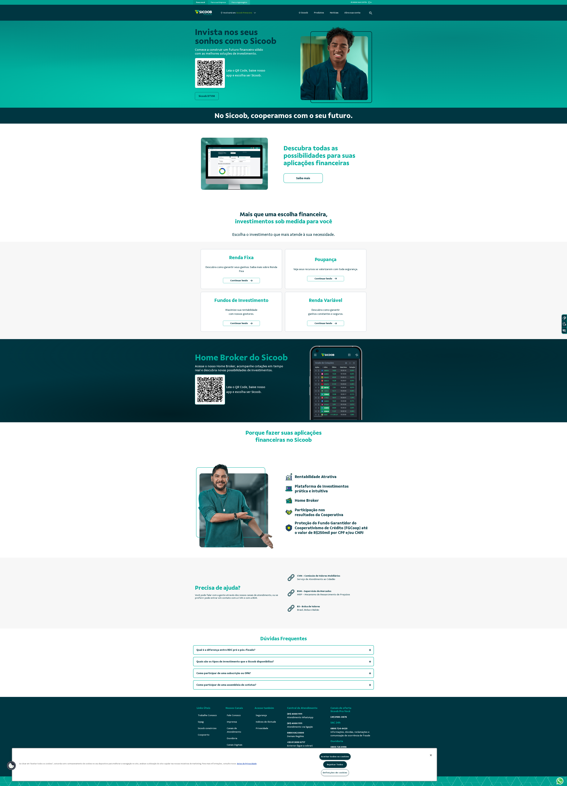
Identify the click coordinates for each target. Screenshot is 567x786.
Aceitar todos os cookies (335, 756)
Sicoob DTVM (207, 96)
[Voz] (564, 324)
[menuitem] (200, 2)
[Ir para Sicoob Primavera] (203, 12)
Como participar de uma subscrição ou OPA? (223, 673)
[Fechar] (431, 755)
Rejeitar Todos (335, 764)
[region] (224, 764)
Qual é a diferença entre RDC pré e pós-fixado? (225, 649)
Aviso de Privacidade (247, 764)
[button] (11, 765)
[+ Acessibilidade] (564, 330)
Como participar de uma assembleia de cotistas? (226, 684)
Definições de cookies (335, 772)
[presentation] (200, 2)
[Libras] (564, 318)
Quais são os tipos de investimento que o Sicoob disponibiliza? (235, 661)
